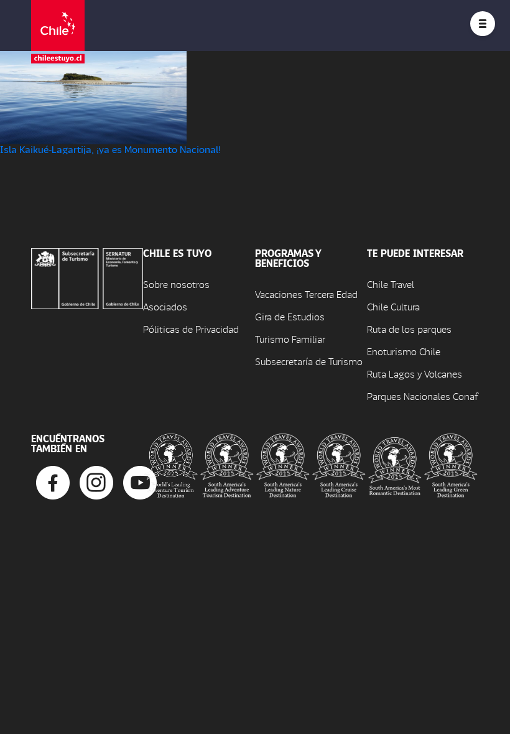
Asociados (165, 306)
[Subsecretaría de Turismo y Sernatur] (87, 277)
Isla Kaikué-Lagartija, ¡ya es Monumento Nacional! (110, 149)
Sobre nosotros (176, 283)
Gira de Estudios (290, 316)
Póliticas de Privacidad (191, 328)
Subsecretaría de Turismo (309, 361)
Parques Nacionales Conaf (422, 395)
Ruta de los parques (409, 328)
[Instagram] (96, 481)
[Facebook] (53, 481)
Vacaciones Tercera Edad (306, 293)
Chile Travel (390, 283)
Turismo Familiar (290, 338)
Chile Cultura (393, 306)
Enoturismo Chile (403, 351)
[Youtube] (140, 481)
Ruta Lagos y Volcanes (414, 373)
